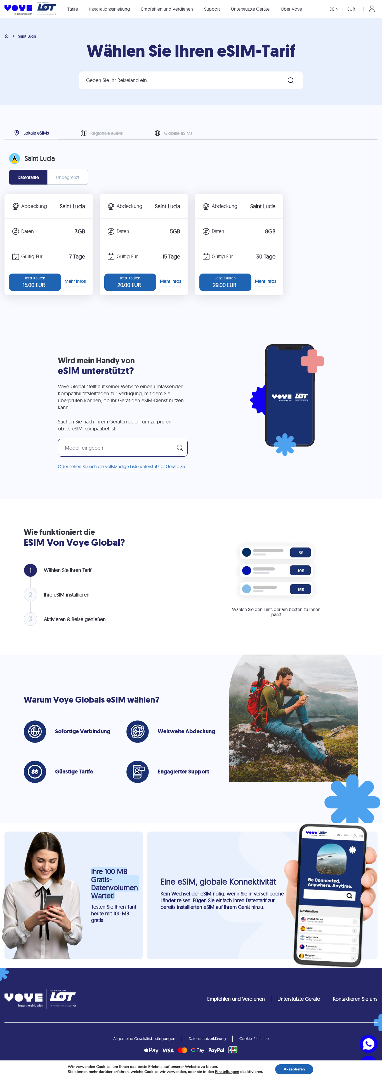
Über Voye (291, 9)
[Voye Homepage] (30, 8)
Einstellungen (227, 1071)
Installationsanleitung (109, 9)
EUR (351, 9)
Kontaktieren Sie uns (355, 999)
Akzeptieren (294, 1069)
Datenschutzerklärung (207, 1038)
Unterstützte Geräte (250, 9)
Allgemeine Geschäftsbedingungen (144, 1038)
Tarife (72, 9)
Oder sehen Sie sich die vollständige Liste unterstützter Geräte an (121, 466)
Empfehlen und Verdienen (167, 9)
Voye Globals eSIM (89, 699)
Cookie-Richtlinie (254, 1038)
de (331, 9)
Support (212, 9)
